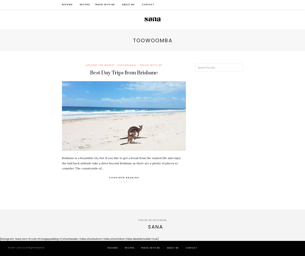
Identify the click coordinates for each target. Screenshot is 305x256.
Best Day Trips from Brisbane (124, 73)
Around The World (100, 65)
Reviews (67, 4)
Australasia (127, 65)
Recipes (85, 4)
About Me (128, 4)
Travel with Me (105, 4)
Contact (148, 4)
